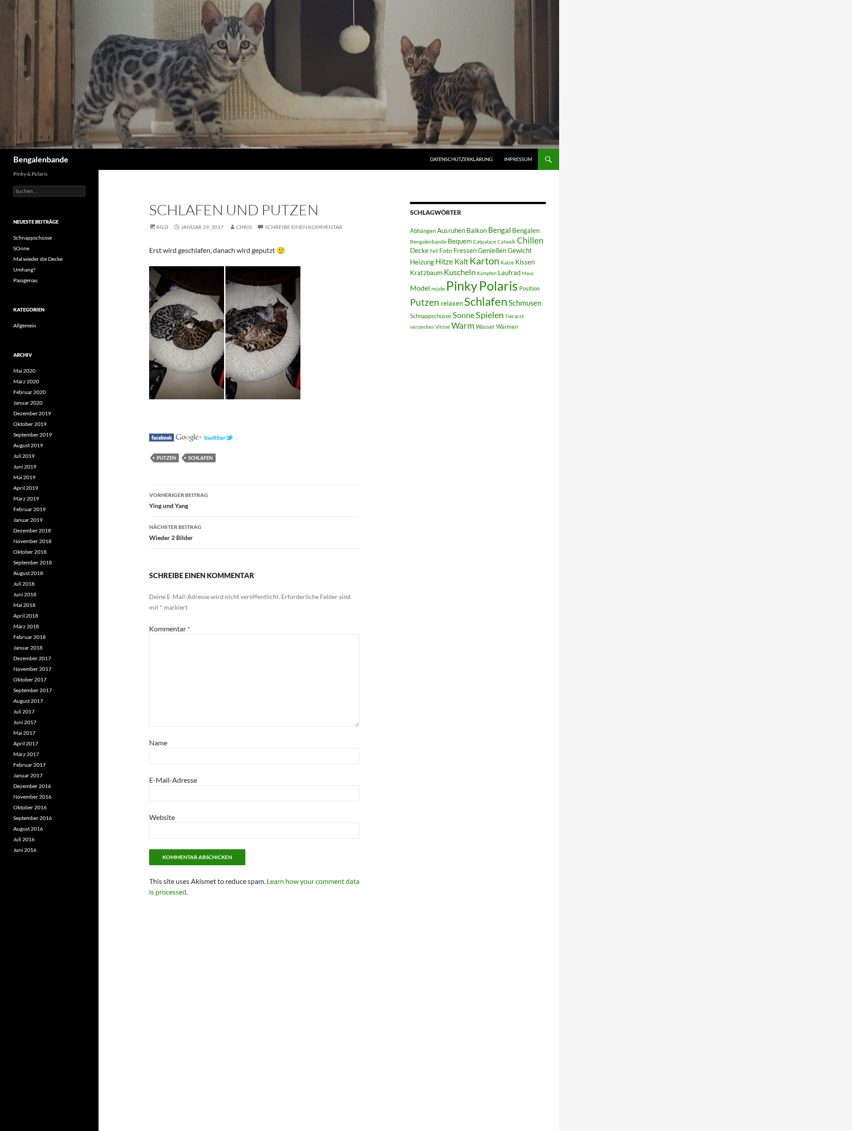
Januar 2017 (28, 775)
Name (158, 742)
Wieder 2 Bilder (175, 532)
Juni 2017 (24, 722)
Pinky (461, 285)
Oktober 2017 (30, 679)
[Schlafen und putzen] (161, 436)
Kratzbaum (426, 272)
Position (529, 288)
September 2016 (32, 818)
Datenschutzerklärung (461, 159)
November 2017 (32, 669)
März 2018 (26, 626)
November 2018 (32, 541)
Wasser (485, 326)
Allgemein (24, 325)
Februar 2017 (29, 764)
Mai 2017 (24, 732)
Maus (528, 273)
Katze (507, 262)
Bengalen (526, 230)
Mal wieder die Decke (38, 259)
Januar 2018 (28, 647)
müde (438, 288)
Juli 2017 (24, 711)
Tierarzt (514, 316)
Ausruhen (451, 230)
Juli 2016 (24, 839)
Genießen (492, 250)
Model (420, 288)
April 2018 (25, 615)
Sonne (463, 315)
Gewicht (520, 250)
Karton (484, 261)
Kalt (461, 261)
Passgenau (25, 280)
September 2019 (32, 434)
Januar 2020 (28, 402)
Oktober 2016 (30, 807)
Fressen (465, 250)
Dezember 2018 (32, 530)
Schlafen (200, 458)
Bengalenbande (40, 159)
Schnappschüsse (430, 315)
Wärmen (507, 326)
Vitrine (442, 327)
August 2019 (28, 445)
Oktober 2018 (30, 551)
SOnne (21, 248)
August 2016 (28, 828)
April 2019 (25, 488)
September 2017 (32, 690)
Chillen (530, 240)
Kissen (525, 262)
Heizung (422, 262)
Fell (434, 251)
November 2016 (32, 796)
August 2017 (28, 701)
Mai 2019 (24, 477)
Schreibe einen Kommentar (304, 227)
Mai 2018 (24, 605)
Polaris (498, 285)
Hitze (444, 261)
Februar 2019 (29, 509)
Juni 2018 (24, 594)
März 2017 (26, 754)
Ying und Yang (178, 500)
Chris (244, 227)
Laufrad (509, 272)
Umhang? (24, 269)
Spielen (490, 314)
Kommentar (169, 628)
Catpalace (484, 241)
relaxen (452, 303)
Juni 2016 (24, 850)
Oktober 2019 (30, 424)
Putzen (166, 458)
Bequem (460, 241)
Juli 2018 (24, 583)
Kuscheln (460, 272)
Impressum (518, 159)
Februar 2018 (29, 637)
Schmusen (525, 303)
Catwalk (506, 241)
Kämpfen (487, 273)
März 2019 (26, 498)
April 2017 (25, 743)
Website (162, 817)
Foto (445, 250)
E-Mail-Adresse (173, 780)
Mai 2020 (24, 370)
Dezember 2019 (32, 413)
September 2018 (32, 562)
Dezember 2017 (32, 658)
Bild (162, 227)
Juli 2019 (24, 456)
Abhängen (423, 230)
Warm (462, 325)
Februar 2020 (29, 392)
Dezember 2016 (32, 786)
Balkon (476, 230)
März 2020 (26, 381)
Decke (419, 250)
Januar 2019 (28, 519)
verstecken (422, 327)
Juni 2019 (24, 466)
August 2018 (28, 573)
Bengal (499, 230)
